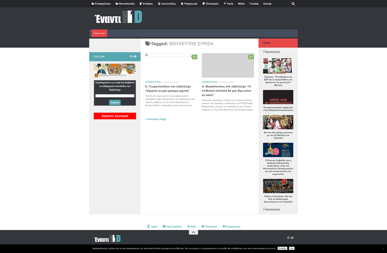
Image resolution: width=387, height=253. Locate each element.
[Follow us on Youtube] (135, 56)
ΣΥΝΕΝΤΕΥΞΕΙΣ (153, 82)
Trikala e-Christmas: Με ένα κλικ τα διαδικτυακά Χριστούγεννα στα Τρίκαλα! (278, 199)
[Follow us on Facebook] (131, 56)
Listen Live (99, 33)
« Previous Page (155, 119)
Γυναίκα (254, 3)
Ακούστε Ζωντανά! (115, 116)
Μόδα (241, 3)
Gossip (267, 3)
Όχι (291, 248)
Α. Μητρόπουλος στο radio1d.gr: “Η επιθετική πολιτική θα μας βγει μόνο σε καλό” (226, 91)
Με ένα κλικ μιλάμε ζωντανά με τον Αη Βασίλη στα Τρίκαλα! (278, 135)
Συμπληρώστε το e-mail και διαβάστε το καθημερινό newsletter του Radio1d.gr (115, 86)
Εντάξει (282, 248)
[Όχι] (383, 248)
